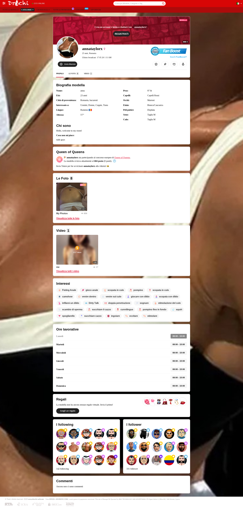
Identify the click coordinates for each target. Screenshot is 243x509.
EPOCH (51, 499)
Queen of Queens (122, 157)
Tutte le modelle (11, 10)
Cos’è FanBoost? (178, 57)
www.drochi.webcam (36, 499)
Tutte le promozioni (62, 10)
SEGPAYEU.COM (62, 499)
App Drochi (96, 10)
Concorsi (80, 10)
